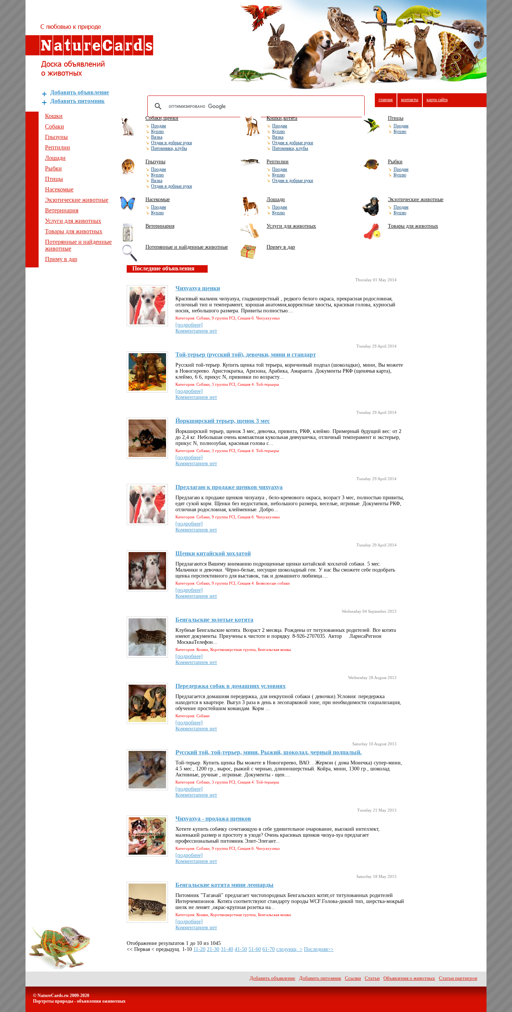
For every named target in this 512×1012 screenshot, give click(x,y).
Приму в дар (61, 259)
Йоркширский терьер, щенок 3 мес (222, 420)
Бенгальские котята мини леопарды (224, 884)
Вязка (156, 137)
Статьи (372, 978)
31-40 (227, 949)
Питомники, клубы (169, 148)
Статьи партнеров (458, 978)
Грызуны (56, 137)
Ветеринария (61, 210)
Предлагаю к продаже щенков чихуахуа (229, 487)
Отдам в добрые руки (171, 142)
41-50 (241, 949)
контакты (409, 99)
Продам (158, 125)
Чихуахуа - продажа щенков (213, 818)
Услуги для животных (73, 221)
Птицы (54, 179)
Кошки (54, 116)
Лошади (55, 158)
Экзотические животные (76, 200)
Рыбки (53, 168)
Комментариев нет (196, 331)
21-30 (213, 949)
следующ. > (289, 949)
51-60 (255, 949)
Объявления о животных (409, 978)
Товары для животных (73, 231)
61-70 (268, 949)
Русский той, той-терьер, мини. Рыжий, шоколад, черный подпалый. (268, 752)
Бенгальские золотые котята (214, 619)
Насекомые (59, 189)
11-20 (199, 949)
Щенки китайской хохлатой (213, 553)
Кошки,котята (281, 118)
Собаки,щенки (161, 118)
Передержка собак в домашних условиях (230, 686)
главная (386, 99)
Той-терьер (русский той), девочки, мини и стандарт (245, 354)
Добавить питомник (77, 101)
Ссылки (353, 978)
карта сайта (437, 99)
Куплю (157, 131)
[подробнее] (189, 325)
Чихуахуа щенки (197, 288)
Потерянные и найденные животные (186, 247)
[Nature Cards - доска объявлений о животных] (89, 73)
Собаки (54, 126)
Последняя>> (319, 949)
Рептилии (57, 147)
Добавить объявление (79, 92)
